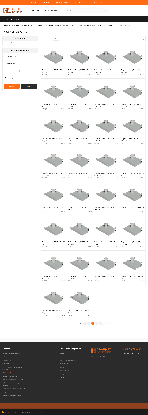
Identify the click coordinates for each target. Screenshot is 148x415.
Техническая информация (61, 2)
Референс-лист (64, 370)
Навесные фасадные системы (11, 395)
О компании (45, 2)
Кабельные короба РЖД (9, 376)
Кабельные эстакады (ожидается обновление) (12, 384)
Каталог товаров (13, 19)
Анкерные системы (8, 392)
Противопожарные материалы (11, 353)
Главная (33, 2)
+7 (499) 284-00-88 (26, 412)
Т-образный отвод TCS (11, 43)
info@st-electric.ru (134, 353)
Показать (11, 86)
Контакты (63, 377)
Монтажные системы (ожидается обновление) (12, 368)
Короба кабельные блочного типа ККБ (13, 388)
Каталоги (94, 2)
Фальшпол (5, 363)
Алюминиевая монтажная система (12, 379)
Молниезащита (6, 360)
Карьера (62, 374)
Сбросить (29, 86)
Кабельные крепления (9, 357)
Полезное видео (80, 2)
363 (35, 43)
